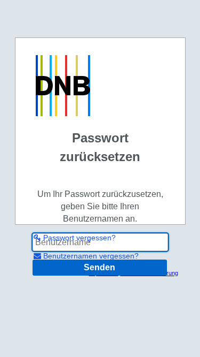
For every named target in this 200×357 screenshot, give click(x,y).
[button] (100, 268)
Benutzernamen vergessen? (90, 256)
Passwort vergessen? (78, 237)
